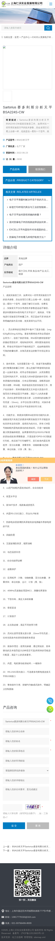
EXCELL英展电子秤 (41, 37)
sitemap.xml (39, 937)
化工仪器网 (17, 937)
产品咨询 (15, 169)
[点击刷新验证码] (33, 807)
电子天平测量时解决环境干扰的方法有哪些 (29, 199)
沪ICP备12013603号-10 (32, 933)
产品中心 (25, 37)
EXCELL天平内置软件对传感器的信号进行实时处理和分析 (29, 229)
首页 (17, 37)
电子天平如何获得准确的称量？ (25, 214)
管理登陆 (28, 937)
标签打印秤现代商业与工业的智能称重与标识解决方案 (29, 207)
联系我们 (40, 169)
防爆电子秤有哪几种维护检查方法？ (27, 237)
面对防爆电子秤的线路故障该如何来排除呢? (29, 222)
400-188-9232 (50, 700)
